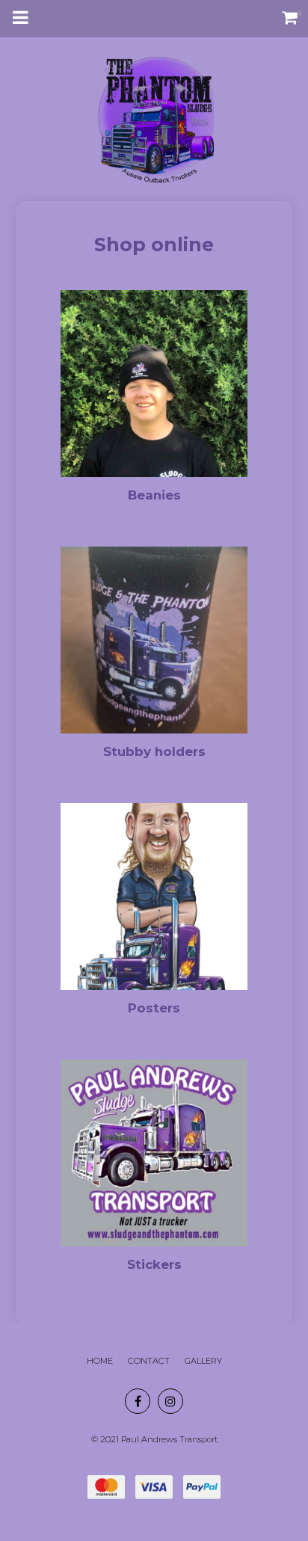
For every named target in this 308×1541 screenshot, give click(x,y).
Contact (149, 1361)
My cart (293, 17)
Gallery (203, 1361)
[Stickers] (154, 1171)
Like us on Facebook (137, 1401)
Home (100, 1361)
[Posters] (154, 915)
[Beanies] (154, 402)
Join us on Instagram (170, 1401)
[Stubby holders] (154, 659)
